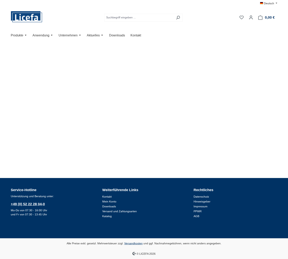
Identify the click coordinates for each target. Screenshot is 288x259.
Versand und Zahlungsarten (119, 211)
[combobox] (139, 18)
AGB (196, 216)
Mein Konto (109, 201)
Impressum (200, 206)
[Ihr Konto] (251, 17)
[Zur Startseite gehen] (30, 16)
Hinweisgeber (202, 201)
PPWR (198, 211)
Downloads (109, 206)
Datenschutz (201, 196)
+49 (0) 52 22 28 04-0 (28, 204)
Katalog (107, 216)
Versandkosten (133, 243)
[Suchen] (178, 18)
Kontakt (107, 196)
